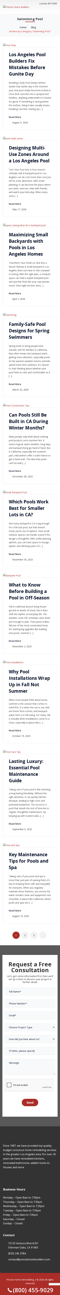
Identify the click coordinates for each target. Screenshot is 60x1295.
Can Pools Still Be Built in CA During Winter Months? (28, 421)
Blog (33, 27)
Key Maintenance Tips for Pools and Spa (28, 860)
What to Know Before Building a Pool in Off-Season (29, 591)
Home (23, 27)
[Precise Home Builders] (16, 6)
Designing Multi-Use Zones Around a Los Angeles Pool (29, 154)
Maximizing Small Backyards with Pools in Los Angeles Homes (28, 244)
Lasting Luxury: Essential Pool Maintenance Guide (26, 771)
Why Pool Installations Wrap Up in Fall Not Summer (29, 681)
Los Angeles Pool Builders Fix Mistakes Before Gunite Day (27, 64)
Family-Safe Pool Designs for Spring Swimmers (29, 330)
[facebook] (4, 1176)
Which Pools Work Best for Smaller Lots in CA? (29, 508)
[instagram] (9, 1176)
